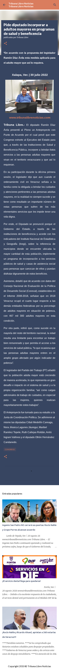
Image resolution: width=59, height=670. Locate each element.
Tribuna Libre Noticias (20, 3)
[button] (5, 44)
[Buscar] (55, 4)
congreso (10, 449)
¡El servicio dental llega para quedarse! (21, 581)
